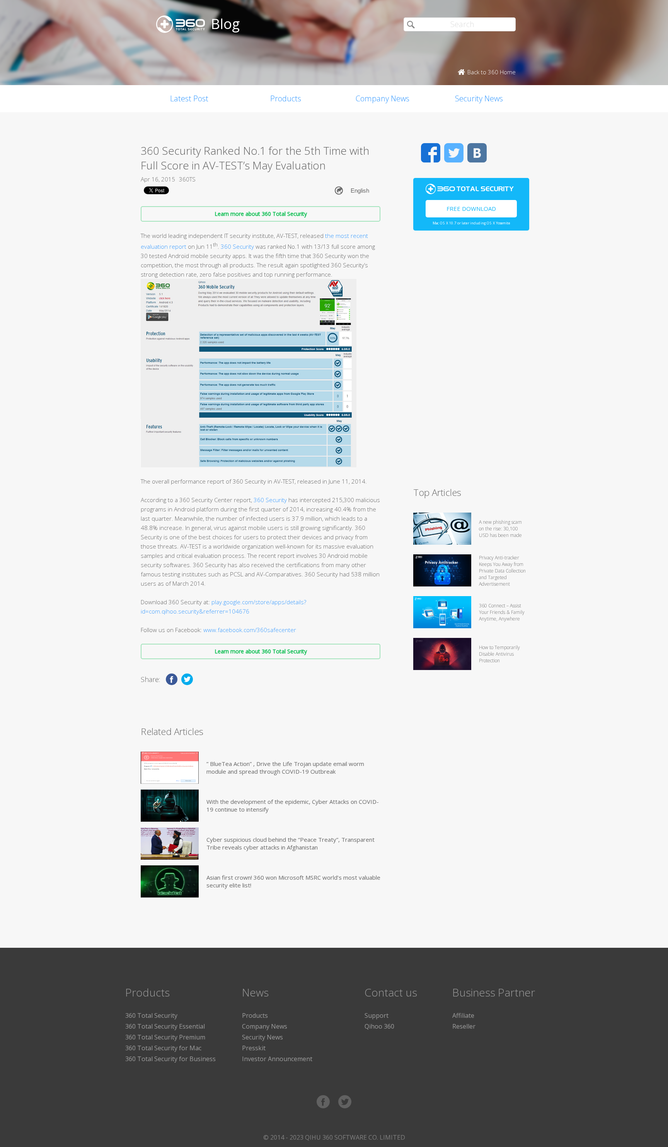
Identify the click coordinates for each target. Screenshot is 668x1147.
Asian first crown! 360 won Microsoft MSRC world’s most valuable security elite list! (293, 881)
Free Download (471, 208)
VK (477, 152)
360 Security (237, 246)
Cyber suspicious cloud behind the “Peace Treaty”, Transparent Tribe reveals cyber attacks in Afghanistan (290, 843)
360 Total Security (151, 1015)
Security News (479, 98)
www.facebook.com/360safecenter (249, 630)
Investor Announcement (277, 1059)
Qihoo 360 (379, 1026)
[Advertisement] (471, 362)
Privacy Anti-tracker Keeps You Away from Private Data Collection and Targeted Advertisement (502, 570)
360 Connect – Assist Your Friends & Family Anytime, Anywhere (502, 612)
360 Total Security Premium (165, 1037)
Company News (382, 98)
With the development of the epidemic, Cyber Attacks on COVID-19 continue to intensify (292, 805)
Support (377, 1015)
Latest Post (189, 98)
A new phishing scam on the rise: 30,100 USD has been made (500, 528)
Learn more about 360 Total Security (261, 213)
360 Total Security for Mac (163, 1048)
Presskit (254, 1048)
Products (285, 98)
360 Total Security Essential (165, 1026)
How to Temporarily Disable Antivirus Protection (499, 654)
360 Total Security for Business (170, 1059)
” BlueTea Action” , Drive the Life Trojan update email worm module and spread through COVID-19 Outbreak (285, 767)
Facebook (430, 152)
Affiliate (463, 1015)
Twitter (454, 152)
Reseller (463, 1026)
